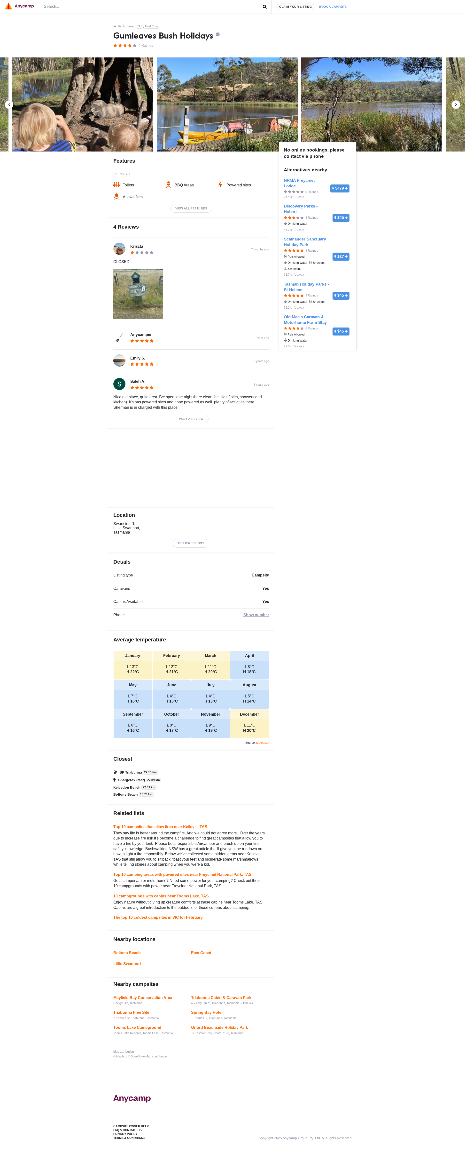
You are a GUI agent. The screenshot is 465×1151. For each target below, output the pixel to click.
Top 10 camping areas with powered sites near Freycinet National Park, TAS (182, 874)
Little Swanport (127, 964)
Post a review (191, 419)
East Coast (152, 26)
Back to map (126, 26)
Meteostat (262, 742)
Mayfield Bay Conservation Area (142, 998)
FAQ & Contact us (127, 1130)
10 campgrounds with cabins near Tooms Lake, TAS (161, 896)
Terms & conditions (129, 1138)
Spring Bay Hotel (206, 1012)
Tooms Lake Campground (137, 1027)
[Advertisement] (191, 468)
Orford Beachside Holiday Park (219, 1027)
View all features (191, 208)
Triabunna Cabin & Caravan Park (221, 998)
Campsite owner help (131, 1126)
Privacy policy (125, 1134)
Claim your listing (295, 6)
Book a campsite (333, 6)
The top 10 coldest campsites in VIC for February (158, 917)
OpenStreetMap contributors (149, 1056)
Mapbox (121, 1056)
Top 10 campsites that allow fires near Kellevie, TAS (160, 827)
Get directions (191, 543)
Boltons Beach (127, 953)
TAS (139, 26)
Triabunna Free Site (131, 1012)
